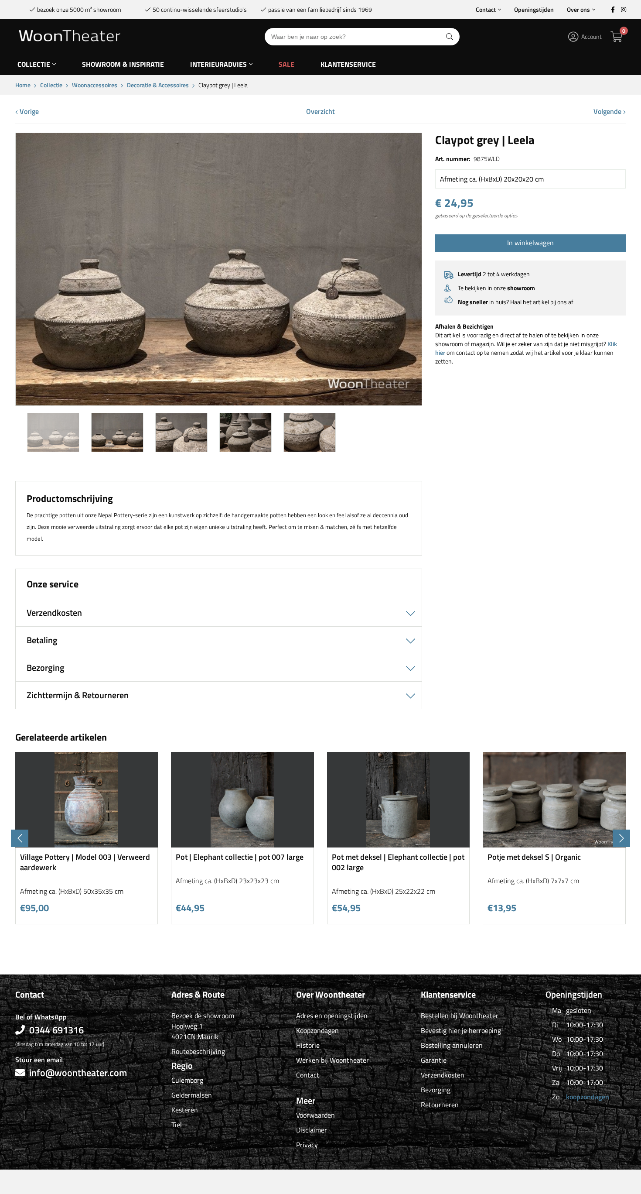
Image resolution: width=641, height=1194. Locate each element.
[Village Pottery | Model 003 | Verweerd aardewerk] (86, 844)
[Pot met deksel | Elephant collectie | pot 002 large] (398, 844)
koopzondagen (587, 1096)
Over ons (578, 9)
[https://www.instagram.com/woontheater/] (623, 9)
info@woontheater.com (78, 1072)
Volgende (608, 111)
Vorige (28, 111)
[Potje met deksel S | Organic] (554, 844)
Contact (486, 9)
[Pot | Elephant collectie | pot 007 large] (242, 844)
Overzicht (320, 111)
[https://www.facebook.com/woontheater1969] (612, 9)
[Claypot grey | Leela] (219, 402)
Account (591, 36)
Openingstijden (534, 9)
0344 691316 (56, 1029)
